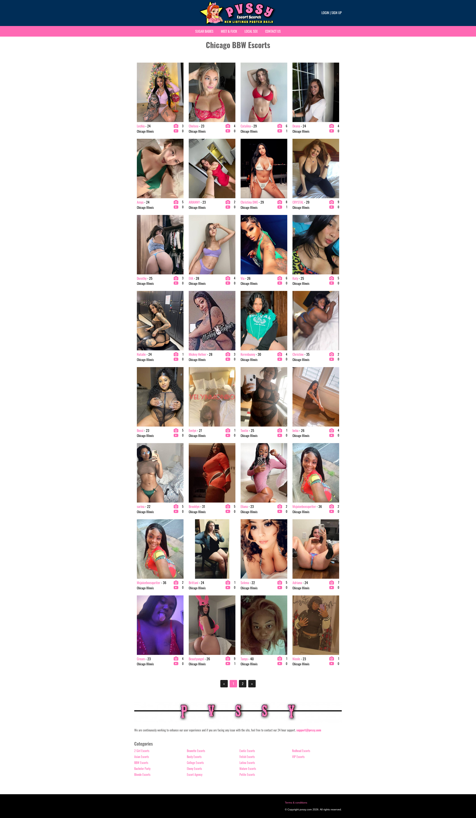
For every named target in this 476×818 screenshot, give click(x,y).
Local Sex (251, 31)
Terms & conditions (296, 802)
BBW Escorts (141, 762)
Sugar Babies (204, 31)
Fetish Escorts (247, 756)
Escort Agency (194, 774)
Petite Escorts (247, 774)
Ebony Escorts (194, 768)
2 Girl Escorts (141, 751)
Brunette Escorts (196, 751)
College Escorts (195, 762)
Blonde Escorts (142, 774)
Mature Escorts (247, 768)
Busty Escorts (194, 756)
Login (325, 12)
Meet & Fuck (229, 31)
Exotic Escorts (247, 751)
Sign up (336, 12)
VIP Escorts (298, 756)
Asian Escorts (141, 756)
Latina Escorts (247, 762)
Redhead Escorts (301, 751)
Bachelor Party (142, 768)
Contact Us (273, 31)
